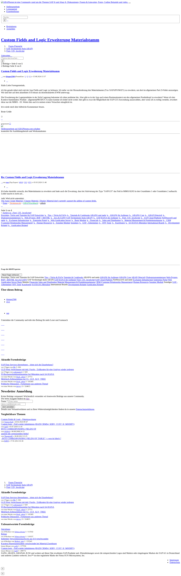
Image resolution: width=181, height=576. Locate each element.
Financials (33, 282)
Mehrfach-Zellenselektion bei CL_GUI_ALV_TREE (23, 379)
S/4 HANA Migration (41, 284)
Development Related (77, 284)
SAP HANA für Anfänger (65, 280)
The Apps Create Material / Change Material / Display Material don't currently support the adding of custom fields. (49, 201)
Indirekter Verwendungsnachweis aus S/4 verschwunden (24, 539)
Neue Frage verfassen (11, 275)
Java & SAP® (21, 280)
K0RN (6, 441)
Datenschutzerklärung (85, 409)
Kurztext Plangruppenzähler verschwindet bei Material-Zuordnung (29, 543)
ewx (7, 182)
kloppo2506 (10, 76)
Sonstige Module (156, 282)
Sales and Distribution (47, 282)
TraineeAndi (8, 422)
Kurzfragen (26, 284)
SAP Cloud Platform (103, 280)
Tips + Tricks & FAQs (53, 277)
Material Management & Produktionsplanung (76, 282)
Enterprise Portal (160, 280)
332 (25, 182)
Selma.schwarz (20, 532)
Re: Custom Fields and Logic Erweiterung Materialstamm (32, 177)
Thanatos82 (8, 436)
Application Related (95, 284)
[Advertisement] (80, 153)
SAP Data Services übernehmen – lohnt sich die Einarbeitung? (27, 365)
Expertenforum (12, 11)
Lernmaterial (11, 9)
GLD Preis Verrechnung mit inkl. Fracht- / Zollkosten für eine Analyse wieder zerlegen (37, 369)
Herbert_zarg (19, 541)
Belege (4, 534)
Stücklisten (5, 529)
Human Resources (141, 282)
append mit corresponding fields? (15, 434)
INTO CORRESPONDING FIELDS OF (18, 429)
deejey (18, 386)
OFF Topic (16, 284)
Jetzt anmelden (8, 407)
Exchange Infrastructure (143, 280)
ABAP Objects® (138, 277)
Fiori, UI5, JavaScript (86, 280)
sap (7, 313)
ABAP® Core (125, 277)
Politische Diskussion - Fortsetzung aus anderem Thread (24, 384)
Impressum (174, 560)
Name (4, 401)
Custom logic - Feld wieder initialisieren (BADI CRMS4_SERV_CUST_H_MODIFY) (37, 424)
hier (27, 399)
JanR (6, 427)
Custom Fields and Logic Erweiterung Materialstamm (50, 39)
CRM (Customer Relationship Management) (114, 282)
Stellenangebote (13, 7)
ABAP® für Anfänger (109, 277)
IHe (14, 367)
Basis (19, 282)
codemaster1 (17, 372)
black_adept (20, 377)
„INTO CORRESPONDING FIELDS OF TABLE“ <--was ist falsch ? (31, 438)
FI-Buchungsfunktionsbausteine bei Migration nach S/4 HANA (27, 374)
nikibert (7, 431)
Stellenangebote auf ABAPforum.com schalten (20, 129)
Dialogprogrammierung (156, 277)
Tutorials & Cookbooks (73, 277)
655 (29, 182)
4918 (21, 182)
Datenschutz (175, 562)
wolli (16, 546)
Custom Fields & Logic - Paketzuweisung (18, 419)
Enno (5, 203)
